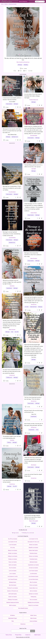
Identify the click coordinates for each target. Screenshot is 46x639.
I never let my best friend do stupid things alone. (33, 475)
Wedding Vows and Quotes (33, 602)
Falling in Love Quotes (12, 556)
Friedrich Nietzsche (33, 99)
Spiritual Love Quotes (33, 593)
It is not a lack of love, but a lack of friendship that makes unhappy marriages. (33, 96)
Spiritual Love (15, 136)
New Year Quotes (12, 585)
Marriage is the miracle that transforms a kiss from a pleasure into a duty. (32, 254)
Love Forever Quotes (33, 570)
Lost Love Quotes (12, 570)
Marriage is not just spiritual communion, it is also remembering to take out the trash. (11, 233)
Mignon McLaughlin (33, 521)
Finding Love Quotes (12, 559)
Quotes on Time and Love (12, 590)
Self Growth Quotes (13, 593)
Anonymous (33, 304)
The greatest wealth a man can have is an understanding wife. (12, 437)
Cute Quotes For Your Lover (33, 541)
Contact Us (27, 634)
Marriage (20, 64)
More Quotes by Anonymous (23, 62)
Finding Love (9, 377)
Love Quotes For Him (33, 538)
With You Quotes (12, 605)
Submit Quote (37, 634)
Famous (9, 442)
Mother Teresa (33, 615)
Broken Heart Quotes (33, 550)
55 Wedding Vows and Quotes (28, 532)
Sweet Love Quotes (12, 596)
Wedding (26, 64)
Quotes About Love (33, 588)
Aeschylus (12, 285)
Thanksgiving (33, 596)
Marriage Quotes (15, 532)
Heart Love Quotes (13, 564)
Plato (13, 621)
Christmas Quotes (33, 553)
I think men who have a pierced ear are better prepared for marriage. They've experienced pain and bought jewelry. (33, 460)
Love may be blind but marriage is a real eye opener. (12, 481)
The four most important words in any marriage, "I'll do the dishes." (32, 398)
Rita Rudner (33, 465)
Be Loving (12, 547)
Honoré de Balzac (33, 621)
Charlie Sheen (34, 212)
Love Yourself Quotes (12, 579)
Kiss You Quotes (12, 567)
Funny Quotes (9, 103)
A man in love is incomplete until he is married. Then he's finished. (12, 98)
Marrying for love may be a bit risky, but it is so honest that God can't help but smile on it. (12, 130)
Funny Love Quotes (13, 562)
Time (37, 429)
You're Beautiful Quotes (23, 608)
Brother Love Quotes (12, 553)
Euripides (12, 440)
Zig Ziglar (34, 168)
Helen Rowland (33, 258)
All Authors (12, 615)
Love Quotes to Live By (12, 576)
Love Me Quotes (33, 573)
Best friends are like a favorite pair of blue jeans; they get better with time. (33, 424)
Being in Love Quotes (12, 550)
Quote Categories (23, 1)
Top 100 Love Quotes (12, 538)
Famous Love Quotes (33, 556)
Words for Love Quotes (33, 605)
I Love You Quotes (12, 544)
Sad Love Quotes (33, 590)
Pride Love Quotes (33, 585)
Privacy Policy (18, 634)
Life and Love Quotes (33, 567)
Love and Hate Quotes (33, 579)
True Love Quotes (33, 599)
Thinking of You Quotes (12, 599)
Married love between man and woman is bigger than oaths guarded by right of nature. (12, 282)
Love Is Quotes (12, 573)
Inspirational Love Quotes (33, 564)
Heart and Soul (33, 306)
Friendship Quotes (33, 559)
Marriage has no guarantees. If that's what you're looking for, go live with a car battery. (12, 188)
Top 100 (16, 331)
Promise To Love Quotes (12, 588)
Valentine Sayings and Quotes (12, 602)
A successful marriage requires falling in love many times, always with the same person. (32, 517)
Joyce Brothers (12, 237)
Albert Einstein (12, 329)
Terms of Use (9, 634)
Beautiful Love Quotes (33, 547)
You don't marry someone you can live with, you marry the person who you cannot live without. (11, 371)
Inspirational (9, 288)
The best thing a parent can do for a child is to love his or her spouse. (33, 165)
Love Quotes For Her (12, 541)
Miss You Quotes (33, 582)
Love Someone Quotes (33, 576)
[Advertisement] (12, 153)
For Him (26, 306)
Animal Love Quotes (33, 544)
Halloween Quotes (33, 562)
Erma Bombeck (33, 135)
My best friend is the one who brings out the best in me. (33, 411)
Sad (12, 331)
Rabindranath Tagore (12, 618)
